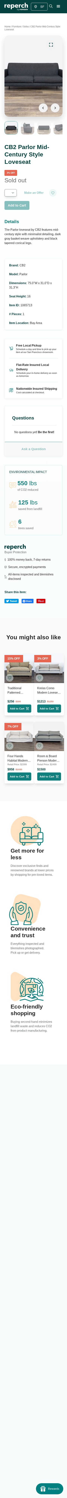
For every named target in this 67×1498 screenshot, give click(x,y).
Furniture (16, 26)
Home (7, 26)
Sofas (26, 26)
